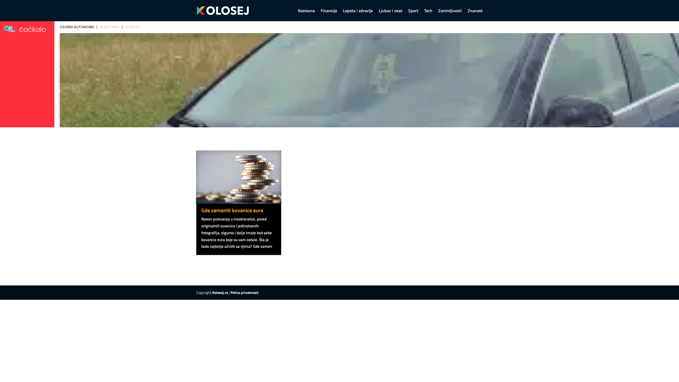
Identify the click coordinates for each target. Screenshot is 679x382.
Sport (413, 11)
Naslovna (306, 11)
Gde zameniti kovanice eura (232, 210)
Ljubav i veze (390, 11)
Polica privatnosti (244, 292)
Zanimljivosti (450, 11)
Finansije (329, 11)
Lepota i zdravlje (358, 11)
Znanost (475, 11)
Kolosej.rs (220, 292)
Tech (428, 11)
